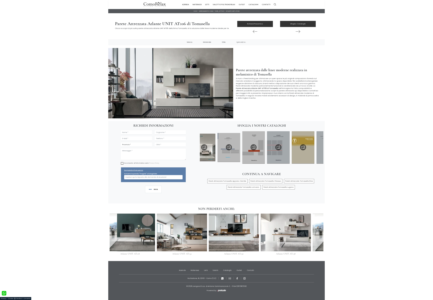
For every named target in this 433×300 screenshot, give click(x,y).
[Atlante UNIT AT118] (298, 31)
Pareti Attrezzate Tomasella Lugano (279, 187)
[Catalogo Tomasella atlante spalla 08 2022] (273, 147)
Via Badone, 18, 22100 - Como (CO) (201, 278)
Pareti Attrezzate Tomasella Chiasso (265, 181)
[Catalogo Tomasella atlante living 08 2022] (249, 147)
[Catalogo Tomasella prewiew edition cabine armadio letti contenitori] (323, 147)
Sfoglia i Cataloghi (298, 24)
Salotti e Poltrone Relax (224, 4)
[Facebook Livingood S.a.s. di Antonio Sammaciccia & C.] (237, 278)
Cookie (10, 298)
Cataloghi (253, 4)
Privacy (3, 298)
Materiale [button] (207, 42)
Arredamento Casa (206, 11)
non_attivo (219, 11)
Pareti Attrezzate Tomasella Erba (299, 181)
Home (195, 11)
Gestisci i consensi (23, 298)
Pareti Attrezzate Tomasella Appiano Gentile (227, 181)
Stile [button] (224, 42)
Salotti (215, 270)
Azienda (185, 4)
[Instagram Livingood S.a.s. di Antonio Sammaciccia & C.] (244, 278)
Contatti (266, 4)
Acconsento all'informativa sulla (141, 163)
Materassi (197, 4)
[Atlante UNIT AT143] (255, 31)
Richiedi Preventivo (255, 24)
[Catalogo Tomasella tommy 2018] (298, 147)
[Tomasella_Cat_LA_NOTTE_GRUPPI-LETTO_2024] (224, 147)
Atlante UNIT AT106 (233, 11)
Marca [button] (189, 42)
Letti (207, 4)
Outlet (242, 4)
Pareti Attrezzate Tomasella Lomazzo (243, 187)
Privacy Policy (154, 163)
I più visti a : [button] (241, 42)
